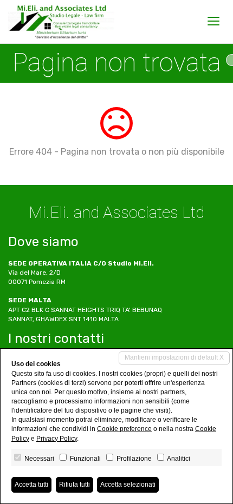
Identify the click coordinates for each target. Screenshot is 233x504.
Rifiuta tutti (74, 484)
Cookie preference (124, 429)
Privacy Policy (56, 438)
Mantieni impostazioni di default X (174, 357)
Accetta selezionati (128, 484)
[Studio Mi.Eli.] (61, 21)
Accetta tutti (31, 484)
